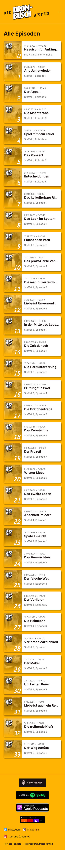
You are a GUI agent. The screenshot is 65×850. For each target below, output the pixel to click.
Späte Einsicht (35, 536)
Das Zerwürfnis (36, 430)
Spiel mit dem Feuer (39, 134)
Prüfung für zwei (37, 388)
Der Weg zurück (36, 748)
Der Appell (32, 92)
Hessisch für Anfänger (41, 49)
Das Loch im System (39, 219)
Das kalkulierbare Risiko (42, 197)
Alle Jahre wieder (37, 70)
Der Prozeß (32, 451)
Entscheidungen (36, 176)
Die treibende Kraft (38, 726)
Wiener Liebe (34, 473)
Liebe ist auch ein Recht (42, 705)
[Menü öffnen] (59, 12)
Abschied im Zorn (38, 515)
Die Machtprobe (36, 113)
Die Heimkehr (34, 621)
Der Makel (32, 663)
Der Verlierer (34, 599)
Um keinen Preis (36, 684)
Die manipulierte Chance (43, 282)
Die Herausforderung (40, 367)
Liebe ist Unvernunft (39, 303)
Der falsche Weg (36, 578)
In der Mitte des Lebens (42, 324)
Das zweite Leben (37, 494)
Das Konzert (33, 155)
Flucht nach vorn (37, 240)
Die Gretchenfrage (38, 409)
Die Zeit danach (36, 346)
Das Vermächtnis (37, 557)
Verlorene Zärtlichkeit (41, 642)
